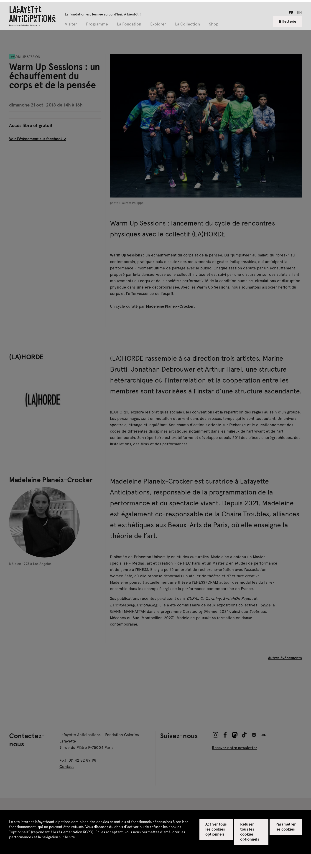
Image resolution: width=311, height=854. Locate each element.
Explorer (158, 24)
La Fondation (129, 24)
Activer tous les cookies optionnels (216, 829)
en (299, 12)
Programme (97, 24)
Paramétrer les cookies (285, 826)
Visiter (71, 24)
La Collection (187, 24)
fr (291, 12)
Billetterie (287, 21)
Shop (214, 24)
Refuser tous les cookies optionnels (249, 831)
